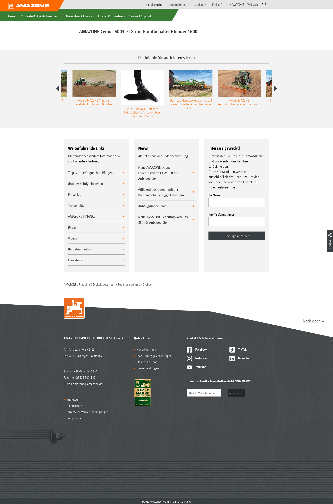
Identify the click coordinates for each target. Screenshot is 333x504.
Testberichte (76, 205)
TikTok (242, 349)
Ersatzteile (75, 260)
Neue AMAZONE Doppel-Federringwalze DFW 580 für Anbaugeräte (158, 173)
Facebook (201, 349)
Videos (72, 238)
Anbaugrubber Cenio (152, 206)
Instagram (201, 357)
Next (275, 88)
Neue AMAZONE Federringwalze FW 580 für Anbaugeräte (163, 219)
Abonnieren (236, 392)
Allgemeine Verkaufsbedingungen (87, 411)
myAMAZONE (236, 4)
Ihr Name (214, 194)
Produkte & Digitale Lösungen (39, 16)
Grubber (147, 284)
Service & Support (140, 16)
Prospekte (74, 194)
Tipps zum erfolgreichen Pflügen (90, 172)
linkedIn (243, 357)
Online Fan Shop (147, 361)
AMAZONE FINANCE (81, 216)
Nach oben (312, 321)
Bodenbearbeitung (129, 284)
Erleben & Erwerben (110, 16)
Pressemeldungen (148, 367)
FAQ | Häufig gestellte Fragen (154, 355)
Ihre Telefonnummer (221, 214)
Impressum (73, 399)
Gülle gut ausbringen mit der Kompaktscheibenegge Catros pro (161, 192)
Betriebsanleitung (80, 249)
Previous (57, 88)
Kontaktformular (147, 349)
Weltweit (252, 4)
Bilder (72, 227)
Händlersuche (154, 4)
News (11, 16)
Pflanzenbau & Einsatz (78, 16)
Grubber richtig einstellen (85, 183)
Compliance (74, 417)
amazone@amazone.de (87, 383)
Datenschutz (74, 405)
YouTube (200, 366)
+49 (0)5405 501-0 (85, 371)
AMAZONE (70, 284)
